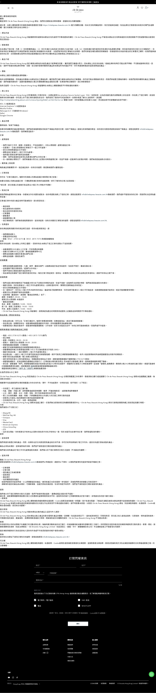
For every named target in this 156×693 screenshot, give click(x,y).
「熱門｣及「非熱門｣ (26, 368)
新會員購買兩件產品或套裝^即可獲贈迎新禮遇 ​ (78, 2)
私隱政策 (102, 613)
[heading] (53, 640)
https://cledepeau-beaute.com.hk (56, 25)
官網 (32, 366)
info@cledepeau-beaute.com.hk (95, 194)
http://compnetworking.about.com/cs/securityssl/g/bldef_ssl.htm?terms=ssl (31, 100)
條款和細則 (84, 613)
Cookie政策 (93, 613)
